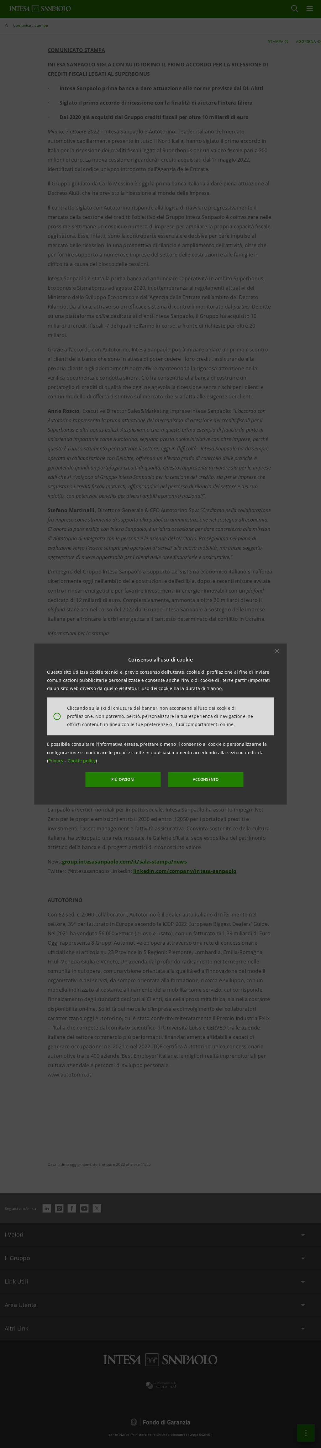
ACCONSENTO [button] (206, 779)
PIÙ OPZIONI (122, 779)
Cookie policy (82, 761)
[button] (277, 650)
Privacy (56, 761)
